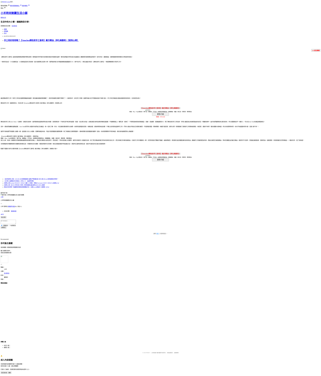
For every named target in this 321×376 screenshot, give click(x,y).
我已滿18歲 (4, 372)
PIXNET (148, 352)
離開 (10, 372)
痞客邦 (10, 206)
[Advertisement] (146, 77)
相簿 (5, 29)
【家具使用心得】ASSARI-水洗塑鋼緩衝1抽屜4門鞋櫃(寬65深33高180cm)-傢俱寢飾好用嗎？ (31, 179)
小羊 (2, 197)
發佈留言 (3, 227)
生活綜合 (14, 26)
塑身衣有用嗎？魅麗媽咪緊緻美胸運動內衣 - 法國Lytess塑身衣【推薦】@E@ (26, 187)
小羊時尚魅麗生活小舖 (14, 12)
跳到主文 (3, 17)
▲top (2, 214)
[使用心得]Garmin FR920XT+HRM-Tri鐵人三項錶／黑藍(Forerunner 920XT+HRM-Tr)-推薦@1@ (31, 183)
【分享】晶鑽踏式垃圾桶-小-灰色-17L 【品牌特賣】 (19, 181)
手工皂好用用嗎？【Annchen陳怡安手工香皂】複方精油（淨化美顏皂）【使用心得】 (41, 40)
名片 (5, 33)
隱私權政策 (170, 352)
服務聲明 (176, 352)
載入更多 (3, 217)
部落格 (6, 31)
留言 (13, 206)
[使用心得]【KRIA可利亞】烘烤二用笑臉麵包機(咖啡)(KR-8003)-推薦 (24, 185)
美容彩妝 (13, 211)
